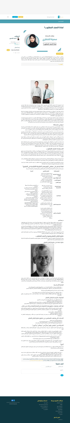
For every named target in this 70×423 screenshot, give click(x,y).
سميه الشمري (13, 38)
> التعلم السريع (60, 406)
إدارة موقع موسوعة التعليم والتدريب (36, 360)
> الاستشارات (60, 412)
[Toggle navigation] (8, 17)
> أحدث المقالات (60, 402)
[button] (42, 64)
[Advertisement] (35, 7)
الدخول (20, 16)
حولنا (19, 402)
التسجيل (15, 16)
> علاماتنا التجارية (45, 407)
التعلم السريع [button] (59, 53)
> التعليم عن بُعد (60, 407)
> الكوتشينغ (60, 409)
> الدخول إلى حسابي (44, 406)
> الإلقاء (61, 404)
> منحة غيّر (61, 419)
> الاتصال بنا (46, 409)
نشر (62, 375)
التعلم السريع (11, 43)
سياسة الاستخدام (9, 402)
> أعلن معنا (46, 402)
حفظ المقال (16, 44)
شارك (8, 50)
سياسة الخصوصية (15, 402)
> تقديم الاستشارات (59, 411)
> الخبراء (61, 414)
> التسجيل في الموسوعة (43, 404)
